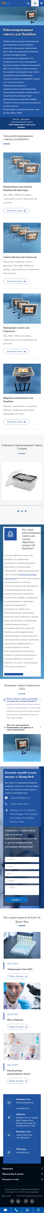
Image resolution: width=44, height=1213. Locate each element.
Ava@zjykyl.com (22, 1108)
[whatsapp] (27, 1210)
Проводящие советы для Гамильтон (16, 329)
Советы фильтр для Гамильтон (20, 257)
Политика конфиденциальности (29, 1196)
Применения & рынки (13, 1174)
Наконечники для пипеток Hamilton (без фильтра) (17, 188)
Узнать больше (16, 976)
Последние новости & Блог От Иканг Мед (22, 919)
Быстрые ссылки (10, 1179)
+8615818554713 (22, 1153)
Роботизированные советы (22, 122)
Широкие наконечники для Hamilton (18, 400)
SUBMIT (16, 900)
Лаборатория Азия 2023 (19, 969)
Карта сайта (6, 1196)
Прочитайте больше (15, 211)
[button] (18, 511)
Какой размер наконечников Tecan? (18, 1072)
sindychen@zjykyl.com (25, 1103)
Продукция (25, 119)
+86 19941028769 (23, 1138)
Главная (16, 119)
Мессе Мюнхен (15, 1019)
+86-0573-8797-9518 (24, 1135)
